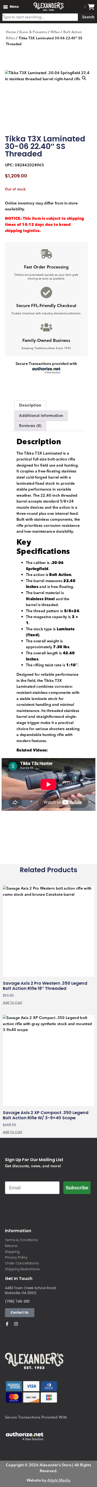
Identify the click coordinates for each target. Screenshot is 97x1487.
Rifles (55, 32)
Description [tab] (30, 405)
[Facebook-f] (7, 1324)
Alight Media (58, 1480)
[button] (84, 78)
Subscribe (77, 1187)
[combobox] (40, 17)
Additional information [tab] (41, 415)
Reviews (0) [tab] (30, 426)
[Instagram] (16, 1324)
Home (11, 32)
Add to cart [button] (12, 1002)
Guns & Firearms (33, 32)
